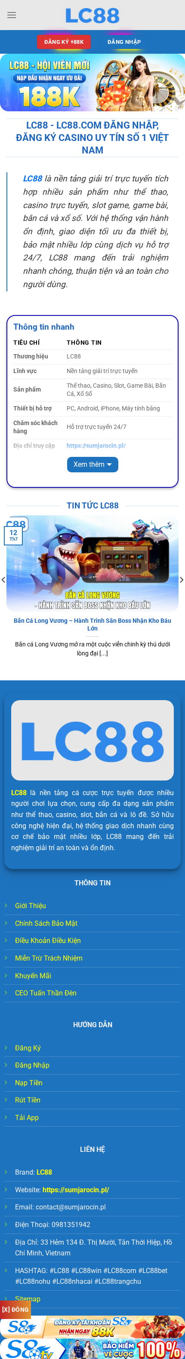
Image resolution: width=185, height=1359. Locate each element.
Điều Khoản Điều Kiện (48, 941)
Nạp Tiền (29, 1083)
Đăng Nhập (32, 1065)
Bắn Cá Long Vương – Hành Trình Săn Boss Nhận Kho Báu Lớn (92, 624)
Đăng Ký (28, 1048)
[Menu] (11, 14)
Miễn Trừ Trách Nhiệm (49, 958)
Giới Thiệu (30, 906)
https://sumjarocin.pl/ (76, 1190)
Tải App (27, 1118)
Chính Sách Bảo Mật (46, 923)
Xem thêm (89, 464)
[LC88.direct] (92, 15)
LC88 (19, 793)
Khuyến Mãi (33, 976)
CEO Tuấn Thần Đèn (46, 993)
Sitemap (27, 1299)
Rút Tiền (27, 1100)
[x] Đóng (15, 1309)
